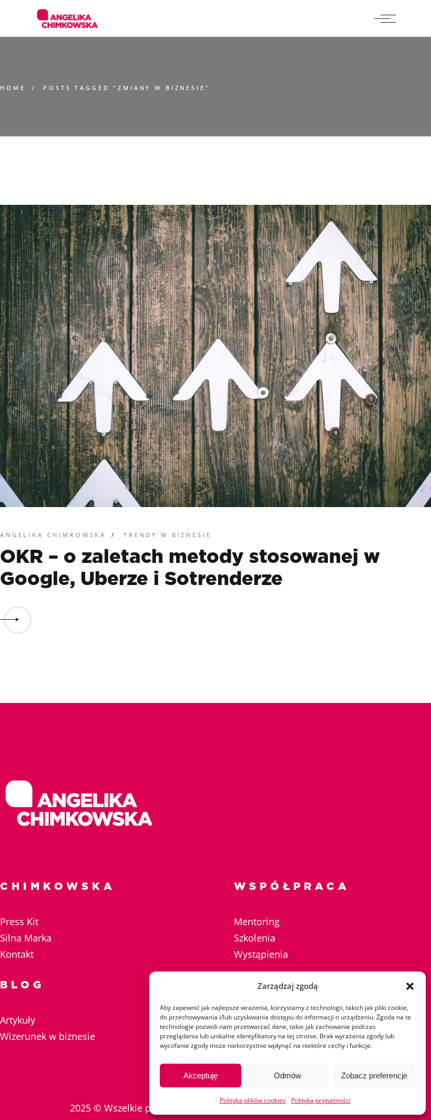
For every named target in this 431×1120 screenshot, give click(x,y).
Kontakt (17, 954)
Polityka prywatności (321, 1100)
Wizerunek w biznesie (47, 1036)
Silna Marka (26, 937)
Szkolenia (254, 937)
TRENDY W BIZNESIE (167, 535)
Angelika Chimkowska (53, 535)
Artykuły (17, 1020)
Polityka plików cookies (253, 1100)
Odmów (287, 1075)
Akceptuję (200, 1075)
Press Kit (19, 921)
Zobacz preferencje (374, 1075)
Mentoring (257, 921)
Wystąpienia (261, 954)
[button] (410, 986)
